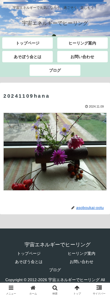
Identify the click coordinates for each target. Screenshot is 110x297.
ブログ (55, 270)
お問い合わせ (81, 261)
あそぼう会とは (29, 261)
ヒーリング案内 (81, 253)
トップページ (29, 253)
